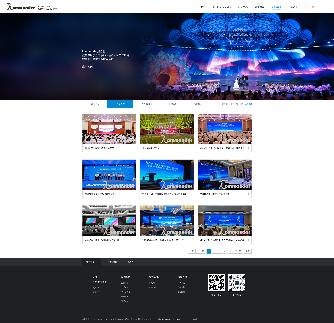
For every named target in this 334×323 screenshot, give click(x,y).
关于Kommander (221, 7)
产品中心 (243, 7)
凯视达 (130, 262)
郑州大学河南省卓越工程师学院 (99, 148)
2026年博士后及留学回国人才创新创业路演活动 (222, 240)
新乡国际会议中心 (150, 148)
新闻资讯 (293, 7)
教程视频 (181, 292)
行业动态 (153, 287)
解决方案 (259, 7)
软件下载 (181, 287)
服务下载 (309, 7)
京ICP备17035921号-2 (171, 319)
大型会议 (120, 104)
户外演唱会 (147, 104)
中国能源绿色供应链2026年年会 (215, 194)
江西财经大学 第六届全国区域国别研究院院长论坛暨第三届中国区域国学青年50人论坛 (223, 148)
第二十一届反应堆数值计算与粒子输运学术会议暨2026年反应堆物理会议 (166, 194)
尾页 (247, 251)
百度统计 (196, 319)
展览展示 (198, 104)
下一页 (238, 251)
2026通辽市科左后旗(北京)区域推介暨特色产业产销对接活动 (166, 240)
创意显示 (95, 104)
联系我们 (96, 292)
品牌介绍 (96, 288)
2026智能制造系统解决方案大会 (99, 194)
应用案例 (276, 7)
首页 (202, 7)
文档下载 (181, 283)
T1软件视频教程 (112, 262)
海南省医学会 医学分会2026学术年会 (102, 240)
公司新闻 (153, 283)
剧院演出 (173, 104)
